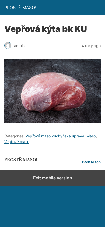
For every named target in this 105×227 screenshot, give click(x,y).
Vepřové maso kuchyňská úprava (55, 136)
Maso (91, 136)
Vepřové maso (16, 141)
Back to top (91, 162)
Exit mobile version (52, 177)
